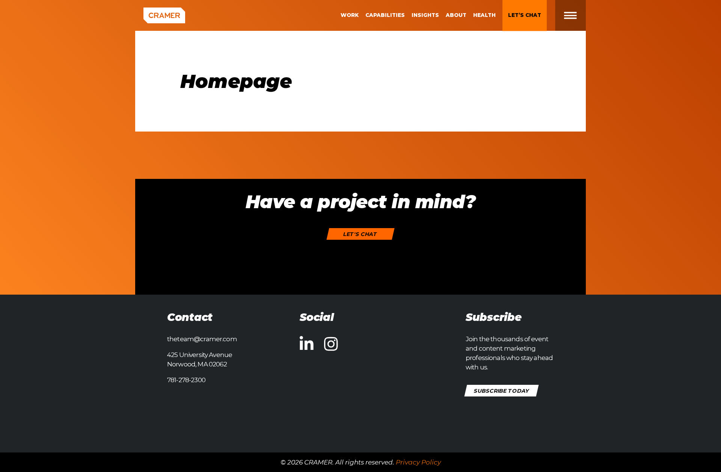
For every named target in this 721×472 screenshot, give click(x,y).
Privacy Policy (418, 462)
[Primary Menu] (576, 15)
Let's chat (360, 233)
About (456, 15)
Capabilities (385, 15)
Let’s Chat (524, 15)
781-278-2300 (186, 380)
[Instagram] (331, 344)
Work (350, 15)
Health (484, 15)
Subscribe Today (501, 390)
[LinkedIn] (307, 344)
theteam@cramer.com (202, 339)
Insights (425, 15)
